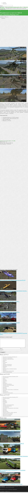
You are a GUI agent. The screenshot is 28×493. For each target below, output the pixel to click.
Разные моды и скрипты (8, 413)
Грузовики (5, 362)
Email (1, 349)
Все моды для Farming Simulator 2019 (10, 376)
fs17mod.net (2, 486)
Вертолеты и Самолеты (7, 414)
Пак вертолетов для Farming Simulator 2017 (10, 322)
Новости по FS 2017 (7, 415)
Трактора (4, 379)
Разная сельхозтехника (7, 372)
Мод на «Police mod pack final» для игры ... (10, 301)
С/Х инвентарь (6, 386)
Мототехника (5, 391)
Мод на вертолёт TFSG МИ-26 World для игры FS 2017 (13, 280)
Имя (1, 348)
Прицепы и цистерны (7, 365)
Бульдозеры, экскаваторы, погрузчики (10, 408)
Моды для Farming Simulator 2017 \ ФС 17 (13, 7)
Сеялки (4, 367)
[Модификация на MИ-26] (13, 73)
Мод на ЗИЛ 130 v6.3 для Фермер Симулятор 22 (11, 484)
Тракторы (5, 360)
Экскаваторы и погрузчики (8, 370)
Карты (4, 361)
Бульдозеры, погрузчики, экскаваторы (10, 389)
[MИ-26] (13, 60)
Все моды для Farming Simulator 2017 (10, 397)
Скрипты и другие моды (8, 392)
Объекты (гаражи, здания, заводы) (10, 412)
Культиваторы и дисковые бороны (10, 368)
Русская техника (6, 398)
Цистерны (5, 388)
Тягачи (4, 363)
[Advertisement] (14, 33)
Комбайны (5, 366)
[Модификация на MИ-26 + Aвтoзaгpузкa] (13, 101)
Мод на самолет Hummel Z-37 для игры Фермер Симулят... (13, 290)
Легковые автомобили (7, 364)
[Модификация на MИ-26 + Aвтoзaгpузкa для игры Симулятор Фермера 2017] (13, 87)
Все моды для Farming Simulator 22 (10, 356)
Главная (4, 2)
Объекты (4, 369)
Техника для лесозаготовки (8, 385)
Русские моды (5, 377)
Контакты (5, 3)
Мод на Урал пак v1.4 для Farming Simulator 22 (10, 430)
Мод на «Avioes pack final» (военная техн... (10, 312)
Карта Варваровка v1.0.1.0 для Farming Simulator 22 (12, 443)
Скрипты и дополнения (7, 357)
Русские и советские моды (8, 359)
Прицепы (5, 387)
